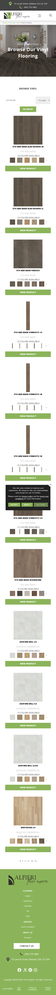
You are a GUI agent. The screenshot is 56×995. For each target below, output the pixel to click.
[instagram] (35, 970)
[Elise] (20, 655)
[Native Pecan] (41, 160)
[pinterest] (30, 970)
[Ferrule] (34, 593)
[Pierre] (28, 811)
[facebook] (19, 970)
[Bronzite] (27, 345)
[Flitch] (41, 593)
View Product (28, 168)
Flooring (12, 23)
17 (28, 861)
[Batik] (28, 316)
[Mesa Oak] (34, 160)
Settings (40, 505)
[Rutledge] (41, 841)
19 (35, 861)
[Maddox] (27, 655)
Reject (27, 505)
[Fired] (28, 254)
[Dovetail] (28, 563)
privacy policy (27, 496)
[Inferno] (41, 284)
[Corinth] (34, 655)
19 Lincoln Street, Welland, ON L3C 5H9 (30, 3)
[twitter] (25, 970)
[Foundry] (27, 284)
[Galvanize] (34, 284)
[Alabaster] (28, 625)
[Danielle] (41, 655)
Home (5, 23)
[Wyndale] (34, 841)
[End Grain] (27, 593)
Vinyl (18, 23)
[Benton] (20, 841)
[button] (27, 946)
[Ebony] (20, 593)
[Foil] (20, 284)
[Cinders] (41, 345)
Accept (14, 505)
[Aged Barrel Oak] (28, 130)
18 (32, 861)
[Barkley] (27, 841)
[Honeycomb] (27, 160)
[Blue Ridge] (20, 160)
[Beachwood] (20, 345)
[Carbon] (34, 345)
